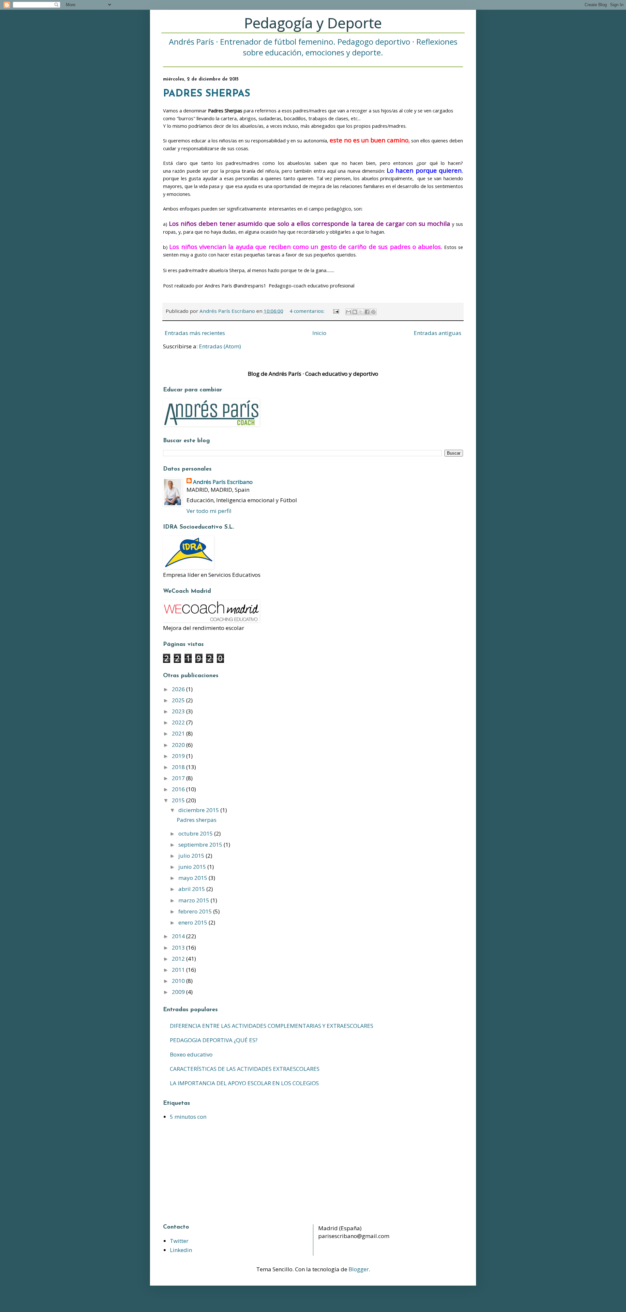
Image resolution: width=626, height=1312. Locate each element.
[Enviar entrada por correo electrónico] (336, 311)
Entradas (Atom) (220, 346)
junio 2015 (192, 866)
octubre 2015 (196, 833)
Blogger (359, 1269)
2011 (179, 969)
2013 (179, 947)
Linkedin (181, 1250)
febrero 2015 (195, 911)
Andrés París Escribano (223, 482)
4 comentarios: (308, 311)
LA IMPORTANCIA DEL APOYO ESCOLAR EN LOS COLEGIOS (244, 1083)
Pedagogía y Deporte (313, 23)
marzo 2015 (194, 900)
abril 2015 (192, 889)
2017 (179, 778)
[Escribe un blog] (354, 312)
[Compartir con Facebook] (367, 312)
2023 (179, 711)
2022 (179, 722)
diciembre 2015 (199, 810)
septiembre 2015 (201, 844)
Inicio (319, 333)
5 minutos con (188, 1116)
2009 (179, 992)
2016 (179, 789)
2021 (179, 733)
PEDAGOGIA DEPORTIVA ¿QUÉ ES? (214, 1040)
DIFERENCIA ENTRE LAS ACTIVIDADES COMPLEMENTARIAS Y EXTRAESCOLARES (271, 1025)
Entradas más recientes (195, 333)
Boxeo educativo (191, 1054)
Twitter (179, 1241)
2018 (179, 767)
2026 (179, 689)
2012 (179, 958)
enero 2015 (193, 922)
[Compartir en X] (361, 312)
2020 (179, 745)
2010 (179, 980)
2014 (179, 936)
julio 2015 (192, 855)
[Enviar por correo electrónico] (348, 312)
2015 (179, 800)
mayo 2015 (193, 878)
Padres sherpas (206, 94)
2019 (179, 756)
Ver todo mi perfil (208, 511)
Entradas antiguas (437, 333)
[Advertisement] (204, 1172)
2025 (179, 700)
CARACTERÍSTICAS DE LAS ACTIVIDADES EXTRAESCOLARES (245, 1068)
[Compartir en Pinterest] (373, 312)
